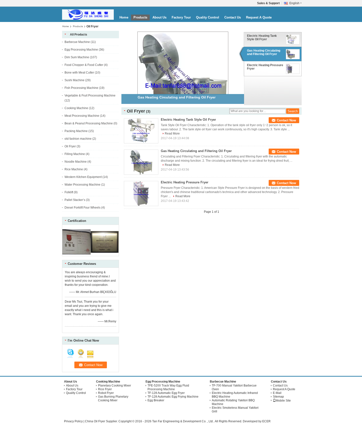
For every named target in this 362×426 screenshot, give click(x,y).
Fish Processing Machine (81, 88)
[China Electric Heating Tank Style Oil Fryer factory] (141, 130)
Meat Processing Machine (82, 115)
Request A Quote (259, 17)
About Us (159, 17)
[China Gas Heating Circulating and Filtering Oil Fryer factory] (141, 162)
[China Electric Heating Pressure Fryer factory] (141, 193)
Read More (172, 133)
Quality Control (207, 17)
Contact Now (286, 120)
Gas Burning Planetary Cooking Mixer (113, 398)
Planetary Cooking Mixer (114, 385)
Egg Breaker (156, 400)
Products (140, 17)
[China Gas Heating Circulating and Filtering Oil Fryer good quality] (182, 81)
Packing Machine (76, 131)
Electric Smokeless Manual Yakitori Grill (235, 409)
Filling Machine (75, 154)
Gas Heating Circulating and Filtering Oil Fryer (263, 52)
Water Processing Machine (82, 184)
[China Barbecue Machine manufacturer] (88, 14)
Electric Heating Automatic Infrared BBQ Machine (235, 394)
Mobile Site (283, 400)
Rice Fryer (105, 389)
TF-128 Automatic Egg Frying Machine (173, 396)
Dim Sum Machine (77, 57)
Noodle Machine (76, 161)
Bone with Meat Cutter (79, 72)
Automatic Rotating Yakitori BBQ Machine (233, 402)
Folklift (69, 192)
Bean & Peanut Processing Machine (89, 123)
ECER (266, 421)
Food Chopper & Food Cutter (84, 65)
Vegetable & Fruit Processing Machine (90, 95)
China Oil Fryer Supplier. (101, 421)
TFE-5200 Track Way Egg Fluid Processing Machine (168, 387)
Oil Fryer (70, 146)
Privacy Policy (73, 421)
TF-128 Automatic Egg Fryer (166, 393)
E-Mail (277, 393)
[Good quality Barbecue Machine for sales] (76, 254)
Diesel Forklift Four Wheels (82, 207)
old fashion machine (78, 138)
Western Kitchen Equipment (83, 177)
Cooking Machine (76, 108)
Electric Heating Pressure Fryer (265, 66)
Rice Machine (74, 169)
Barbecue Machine (77, 42)
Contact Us (232, 17)
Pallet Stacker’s (75, 200)
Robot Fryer (106, 393)
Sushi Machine (74, 80)
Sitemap (278, 396)
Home (123, 17)
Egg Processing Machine (81, 49)
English (294, 3)
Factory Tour (181, 17)
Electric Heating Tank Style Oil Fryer (262, 37)
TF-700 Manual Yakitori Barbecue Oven (234, 387)
